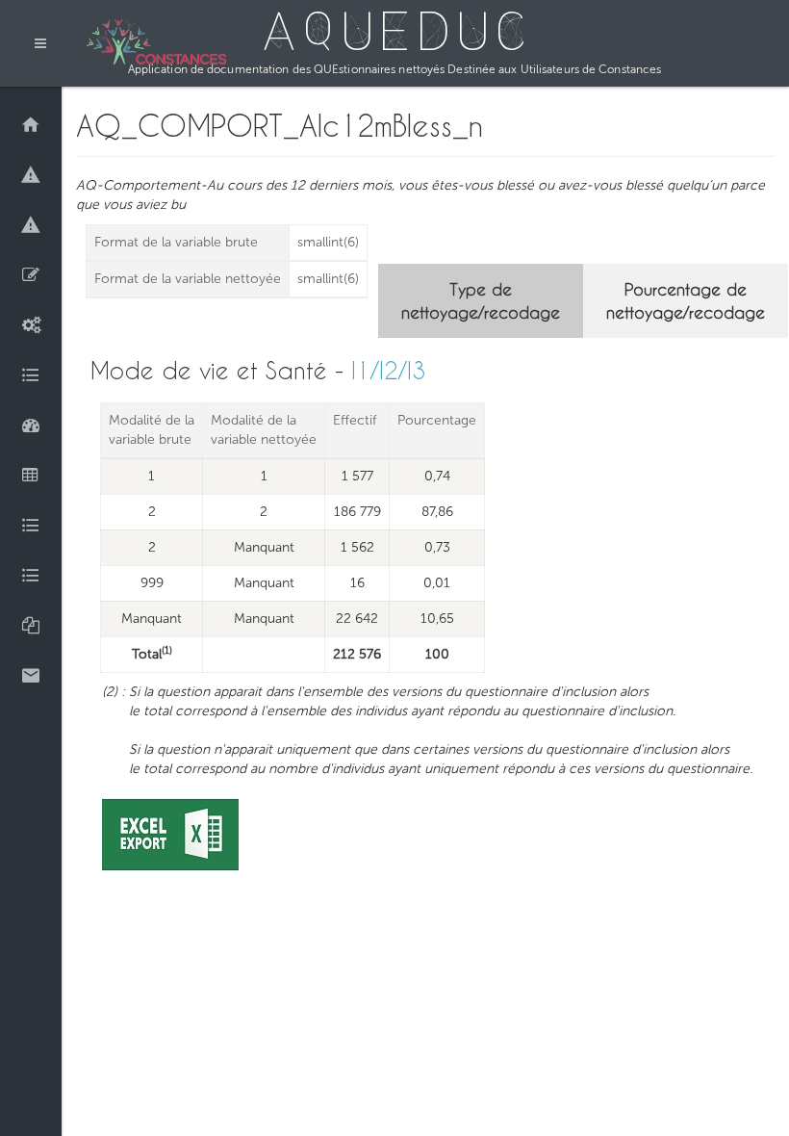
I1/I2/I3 (388, 370)
